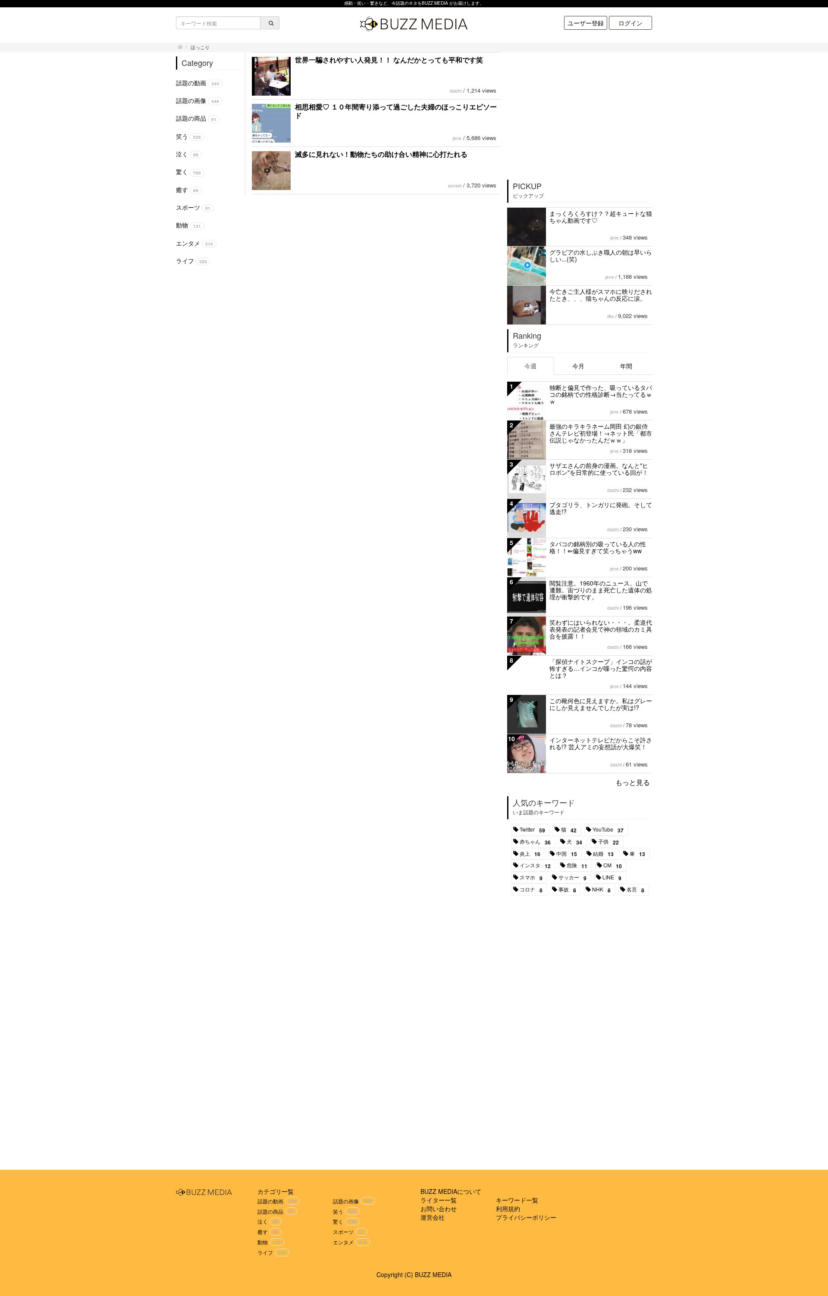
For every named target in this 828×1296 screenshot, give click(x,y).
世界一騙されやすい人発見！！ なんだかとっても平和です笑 (389, 60)
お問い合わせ (438, 1208)
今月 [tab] (578, 365)
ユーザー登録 (586, 23)
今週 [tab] (530, 365)
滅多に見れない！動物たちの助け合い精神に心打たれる (381, 154)
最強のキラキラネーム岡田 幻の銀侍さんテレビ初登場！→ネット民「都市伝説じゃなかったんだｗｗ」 (600, 433)
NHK (601, 889)
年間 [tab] (626, 365)
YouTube (608, 830)
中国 (566, 854)
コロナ (531, 889)
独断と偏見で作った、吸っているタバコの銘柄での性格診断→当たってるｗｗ (600, 394)
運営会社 (432, 1217)
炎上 (530, 854)
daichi (455, 91)
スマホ (531, 877)
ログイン (630, 23)
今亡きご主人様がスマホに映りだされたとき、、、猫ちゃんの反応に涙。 (600, 294)
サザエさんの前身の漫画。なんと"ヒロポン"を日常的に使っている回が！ (598, 469)
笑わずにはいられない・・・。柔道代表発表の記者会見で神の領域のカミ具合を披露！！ (600, 629)
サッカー (572, 877)
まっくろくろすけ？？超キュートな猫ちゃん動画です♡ (600, 216)
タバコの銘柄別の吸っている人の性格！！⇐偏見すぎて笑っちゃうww (597, 547)
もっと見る (632, 782)
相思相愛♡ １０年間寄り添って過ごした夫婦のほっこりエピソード (396, 111)
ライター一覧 (438, 1200)
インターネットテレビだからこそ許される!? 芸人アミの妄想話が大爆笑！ (600, 743)
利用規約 (508, 1208)
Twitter (532, 830)
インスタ (535, 865)
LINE (611, 877)
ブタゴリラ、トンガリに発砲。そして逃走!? (600, 508)
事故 (567, 889)
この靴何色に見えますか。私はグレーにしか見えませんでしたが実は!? (600, 704)
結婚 (603, 854)
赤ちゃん (535, 842)
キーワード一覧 (517, 1200)
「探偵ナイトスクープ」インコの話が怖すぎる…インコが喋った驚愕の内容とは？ (600, 668)
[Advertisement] (580, 113)
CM (612, 865)
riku (610, 316)
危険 (577, 865)
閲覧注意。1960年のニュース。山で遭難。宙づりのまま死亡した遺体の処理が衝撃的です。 (600, 590)
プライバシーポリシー (526, 1217)
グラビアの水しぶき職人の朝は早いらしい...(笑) (600, 255)
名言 (635, 889)
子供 (608, 842)
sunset (454, 186)
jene (457, 138)
